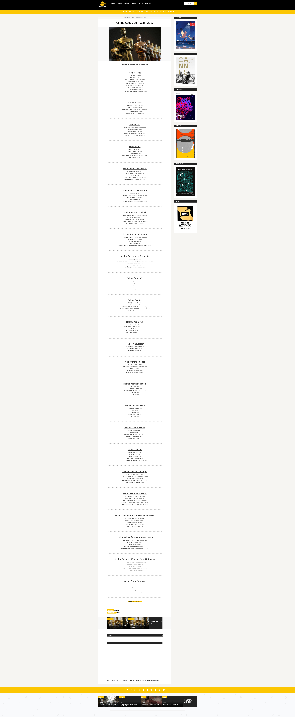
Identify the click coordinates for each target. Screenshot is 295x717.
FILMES (120, 3)
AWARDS (113, 3)
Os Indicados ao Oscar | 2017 (139, 17)
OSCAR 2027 (132, 11)
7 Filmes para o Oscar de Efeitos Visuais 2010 (129, 705)
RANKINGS (148, 3)
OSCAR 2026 (140, 11)
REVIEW (126, 3)
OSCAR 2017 (116, 610)
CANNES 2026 (149, 11)
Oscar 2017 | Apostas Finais (137, 626)
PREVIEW (133, 3)
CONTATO (124, 11)
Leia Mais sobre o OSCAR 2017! (134, 601)
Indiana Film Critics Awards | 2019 (150, 704)
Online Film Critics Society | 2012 (108, 704)
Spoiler (110, 624)
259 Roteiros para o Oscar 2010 (171, 704)
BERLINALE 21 (171, 11)
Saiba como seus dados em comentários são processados (144, 680)
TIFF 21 (156, 11)
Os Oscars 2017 (113, 626)
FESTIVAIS (140, 3)
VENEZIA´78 (162, 11)
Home (125, 17)
